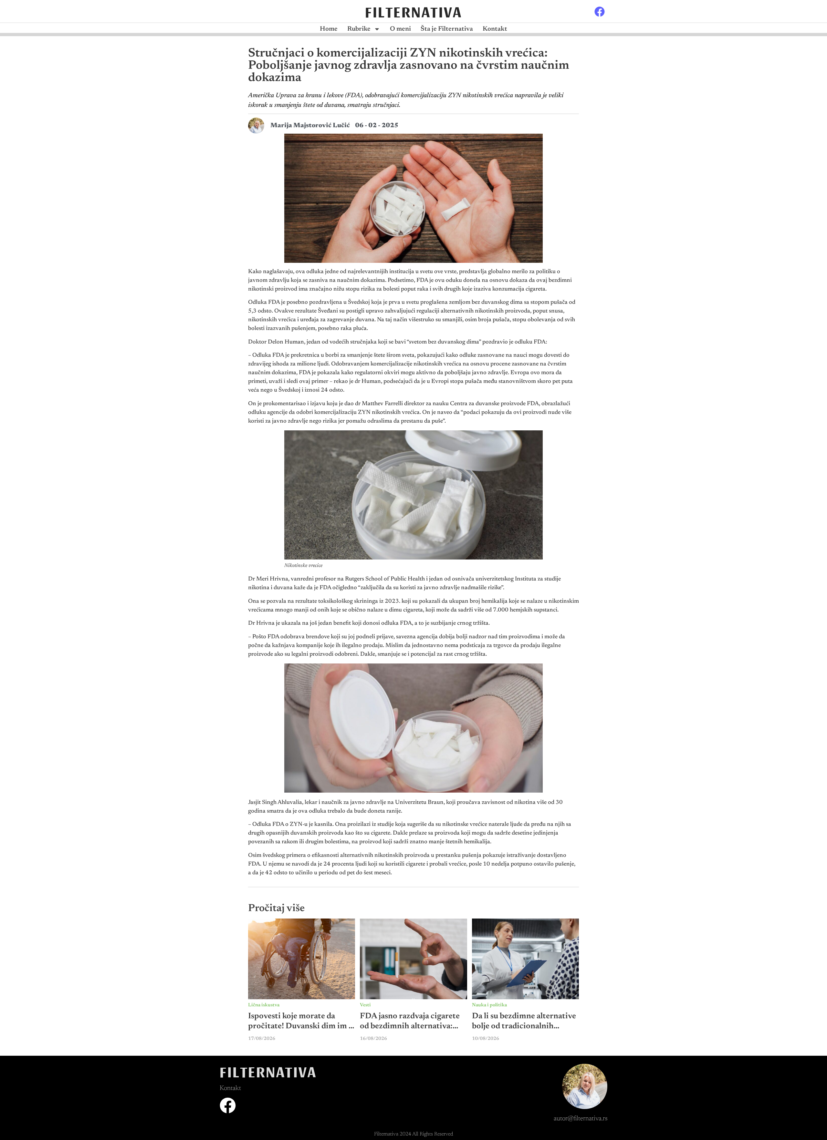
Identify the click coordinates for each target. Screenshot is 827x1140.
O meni (400, 29)
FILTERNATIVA (413, 11)
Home (329, 29)
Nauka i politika (489, 1005)
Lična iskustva (263, 1005)
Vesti (365, 1005)
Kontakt (495, 29)
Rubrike (359, 29)
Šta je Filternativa (447, 29)
